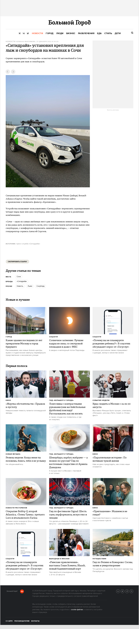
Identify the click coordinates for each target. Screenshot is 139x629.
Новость (20, 286)
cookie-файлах (77, 609)
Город (9, 337)
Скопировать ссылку (17, 262)
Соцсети (53, 337)
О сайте (9, 621)
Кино (8, 400)
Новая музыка (13, 454)
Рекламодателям (21, 621)
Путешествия (99, 559)
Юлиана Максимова (25, 42)
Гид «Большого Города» (61, 400)
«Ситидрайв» (22, 281)
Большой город (12, 591)
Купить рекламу (113, 110)
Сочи (19, 277)
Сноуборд (40, 286)
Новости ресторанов (16, 508)
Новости (10, 41)
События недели (101, 400)
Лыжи (30, 286)
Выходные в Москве (59, 559)
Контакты (35, 621)
